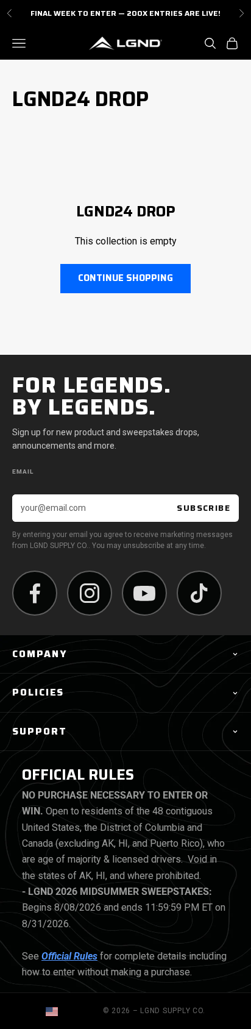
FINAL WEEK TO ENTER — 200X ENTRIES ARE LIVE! (125, 13)
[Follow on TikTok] (199, 593)
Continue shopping (125, 278)
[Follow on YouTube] (144, 593)
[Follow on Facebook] (35, 593)
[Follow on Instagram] (89, 593)
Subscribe (203, 507)
